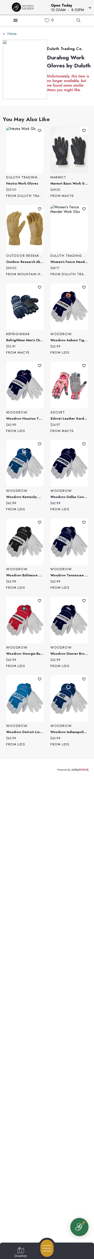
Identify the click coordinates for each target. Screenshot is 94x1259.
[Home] (24, 7)
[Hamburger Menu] (15, 20)
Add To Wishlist (40, 131)
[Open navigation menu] (47, 1248)
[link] (47, 20)
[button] (70, 7)
